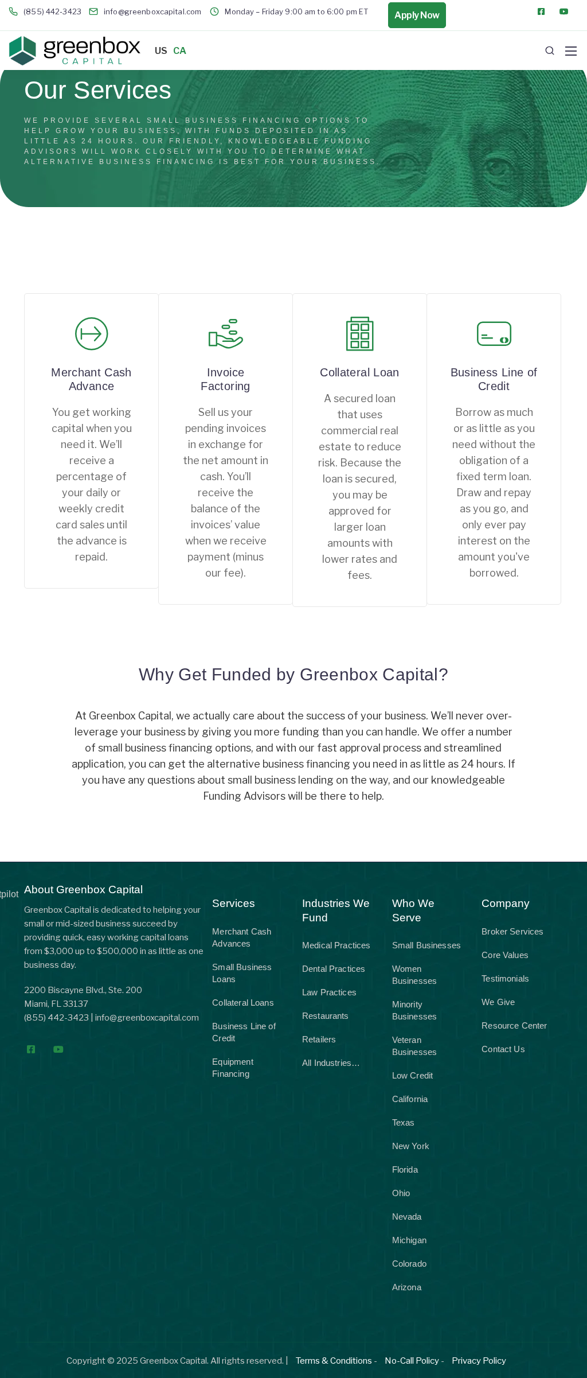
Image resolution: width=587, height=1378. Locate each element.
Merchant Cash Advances (241, 937)
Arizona (406, 1287)
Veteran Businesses (414, 1046)
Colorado (409, 1263)
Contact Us (503, 1049)
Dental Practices (333, 969)
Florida (405, 1169)
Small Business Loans (242, 973)
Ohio (401, 1193)
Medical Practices (336, 945)
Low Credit (412, 1075)
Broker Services (512, 931)
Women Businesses (414, 975)
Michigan (409, 1240)
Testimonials (505, 978)
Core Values (505, 955)
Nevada (407, 1216)
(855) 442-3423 (56, 1018)
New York (410, 1146)
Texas (403, 1122)
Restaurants (325, 1016)
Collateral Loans (242, 1002)
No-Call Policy (412, 1361)
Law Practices (329, 992)
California (410, 1099)
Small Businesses (426, 945)
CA (179, 50)
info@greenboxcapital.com (147, 1018)
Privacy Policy (479, 1361)
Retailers (319, 1039)
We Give (498, 1002)
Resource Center (514, 1025)
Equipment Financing (232, 1068)
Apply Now (417, 15)
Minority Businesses (414, 1010)
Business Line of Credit (243, 1032)
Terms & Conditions (334, 1361)
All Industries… (331, 1063)
